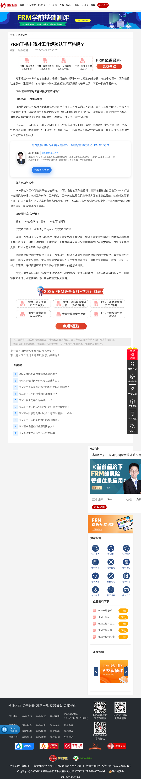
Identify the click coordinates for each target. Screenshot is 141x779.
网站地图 (27, 731)
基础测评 (103, 5)
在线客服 (55, 716)
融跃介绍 (27, 716)
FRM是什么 (44, 5)
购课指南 (55, 731)
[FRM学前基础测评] (70, 19)
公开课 (85, 5)
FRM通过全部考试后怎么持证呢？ (40, 355)
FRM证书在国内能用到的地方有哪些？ (39, 420)
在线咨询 (55, 737)
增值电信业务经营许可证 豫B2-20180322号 (108, 766)
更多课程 (99, 507)
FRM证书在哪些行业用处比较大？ (37, 426)
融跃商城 (41, 737)
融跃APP (41, 725)
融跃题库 (41, 731)
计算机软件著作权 (19, 766)
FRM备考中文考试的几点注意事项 (37, 433)
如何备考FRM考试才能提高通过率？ (38, 374)
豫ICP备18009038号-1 (93, 771)
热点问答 (22, 35)
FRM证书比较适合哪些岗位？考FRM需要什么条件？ (46, 413)
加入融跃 (27, 725)
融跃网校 (41, 716)
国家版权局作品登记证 (69, 766)
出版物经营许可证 (43, 766)
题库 (93, 5)
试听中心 (13, 716)
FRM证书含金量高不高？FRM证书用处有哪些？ (44, 387)
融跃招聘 (27, 737)
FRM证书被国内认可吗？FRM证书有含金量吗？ (44, 407)
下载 (123, 611)
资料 (77, 5)
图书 (61, 5)
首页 (12, 35)
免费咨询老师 (41, 169)
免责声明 (68, 737)
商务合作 (68, 725)
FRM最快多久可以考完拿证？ (38, 350)
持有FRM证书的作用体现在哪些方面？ (39, 380)
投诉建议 (68, 731)
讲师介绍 (13, 737)
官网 (22, 5)
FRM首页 (31, 5)
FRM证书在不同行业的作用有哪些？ (38, 394)
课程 (54, 5)
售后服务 (55, 725)
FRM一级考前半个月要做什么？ (35, 400)
